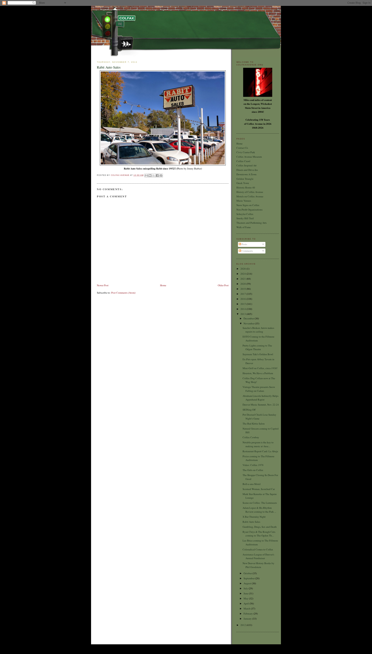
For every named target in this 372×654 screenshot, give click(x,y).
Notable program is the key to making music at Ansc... (258, 444)
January (248, 618)
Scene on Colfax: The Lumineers (260, 502)
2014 (243, 309)
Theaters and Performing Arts (251, 222)
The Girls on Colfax (253, 470)
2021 (243, 278)
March (247, 608)
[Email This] (146, 175)
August (248, 583)
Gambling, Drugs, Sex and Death (260, 527)
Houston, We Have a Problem (258, 373)
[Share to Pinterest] (161, 175)
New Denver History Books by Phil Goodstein (258, 565)
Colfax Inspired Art (246, 165)
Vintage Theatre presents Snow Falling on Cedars (259, 389)
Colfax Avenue (120, 175)
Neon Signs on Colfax (247, 205)
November (249, 323)
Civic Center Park (245, 152)
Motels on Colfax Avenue (249, 196)
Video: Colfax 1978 (253, 465)
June (246, 593)
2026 (243, 268)
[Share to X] (154, 175)
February (248, 613)
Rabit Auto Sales (251, 521)
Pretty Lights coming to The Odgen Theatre (257, 347)
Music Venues (243, 200)
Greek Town (242, 183)
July (246, 588)
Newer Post (102, 285)
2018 (243, 288)
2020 (243, 283)
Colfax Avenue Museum (249, 156)
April (247, 603)
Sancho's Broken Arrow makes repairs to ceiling (258, 329)
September (249, 578)
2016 (243, 299)
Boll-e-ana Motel (252, 484)
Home (163, 285)
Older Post (223, 285)
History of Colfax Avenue (249, 192)
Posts (244, 244)
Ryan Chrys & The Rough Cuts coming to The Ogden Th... (259, 533)
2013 (243, 314)
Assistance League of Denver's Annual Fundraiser (258, 556)
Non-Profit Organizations (249, 209)
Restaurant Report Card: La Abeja (260, 451)
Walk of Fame (243, 227)
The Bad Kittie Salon (254, 423)
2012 (243, 625)
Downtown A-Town (246, 174)
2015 (243, 304)
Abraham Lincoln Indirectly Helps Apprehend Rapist (260, 397)
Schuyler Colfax (244, 214)
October (248, 573)
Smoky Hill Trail (245, 218)
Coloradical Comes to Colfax (258, 549)
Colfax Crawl (243, 161)
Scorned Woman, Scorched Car (259, 489)
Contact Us (242, 148)
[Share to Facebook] (157, 175)
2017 (243, 294)
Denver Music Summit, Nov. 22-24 (261, 404)
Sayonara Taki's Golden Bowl (258, 354)
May (246, 598)
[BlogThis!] (150, 175)
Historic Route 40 (245, 187)
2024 (243, 273)
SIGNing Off (249, 409)
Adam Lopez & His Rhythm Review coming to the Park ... (259, 509)
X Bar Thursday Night (254, 516)
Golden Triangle (244, 178)
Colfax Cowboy (251, 437)
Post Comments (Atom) (123, 292)
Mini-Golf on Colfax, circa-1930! (260, 368)
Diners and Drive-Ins (247, 170)
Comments (247, 251)
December (249, 318)
